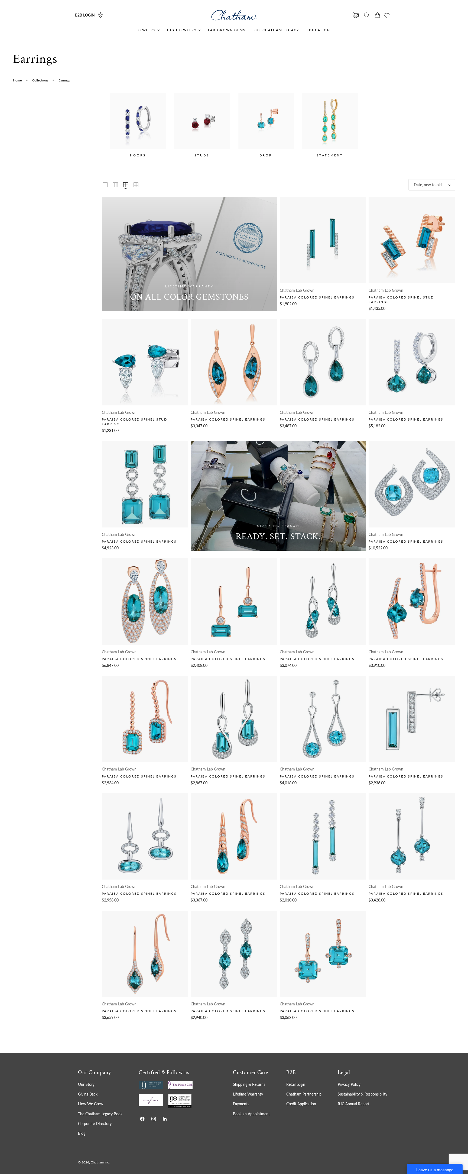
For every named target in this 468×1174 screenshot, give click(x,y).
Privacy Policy (349, 1084)
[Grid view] (105, 185)
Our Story (86, 1084)
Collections (40, 80)
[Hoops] (138, 121)
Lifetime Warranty (248, 1094)
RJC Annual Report (353, 1103)
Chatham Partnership (303, 1094)
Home (17, 80)
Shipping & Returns (249, 1084)
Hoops (138, 155)
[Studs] (202, 121)
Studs (201, 155)
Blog (81, 1133)
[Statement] (330, 121)
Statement (330, 155)
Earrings (64, 80)
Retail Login (295, 1084)
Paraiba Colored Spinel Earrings (317, 297)
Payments (241, 1103)
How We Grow (90, 1103)
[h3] (189, 254)
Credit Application (301, 1103)
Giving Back (88, 1094)
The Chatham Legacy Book (100, 1113)
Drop (265, 155)
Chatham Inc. (100, 1162)
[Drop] (266, 121)
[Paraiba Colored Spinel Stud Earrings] (412, 240)
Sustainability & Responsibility (362, 1094)
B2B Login (85, 15)
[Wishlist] (387, 15)
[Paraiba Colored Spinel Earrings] (323, 240)
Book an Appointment (251, 1113)
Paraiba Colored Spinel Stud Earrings (401, 299)
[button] (367, 15)
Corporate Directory (95, 1123)
